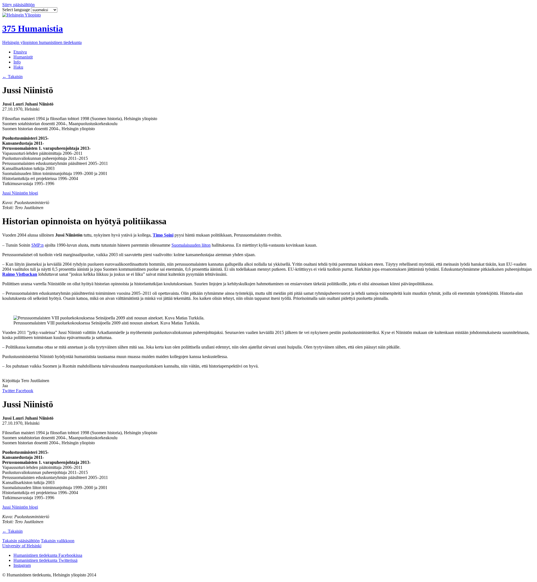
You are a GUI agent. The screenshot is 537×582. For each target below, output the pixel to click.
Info (17, 62)
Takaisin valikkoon (57, 540)
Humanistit (23, 57)
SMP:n (37, 245)
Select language (16, 9)
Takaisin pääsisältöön (21, 540)
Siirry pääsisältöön (18, 4)
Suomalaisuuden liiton (191, 245)
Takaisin (12, 76)
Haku (18, 67)
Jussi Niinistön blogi (20, 193)
